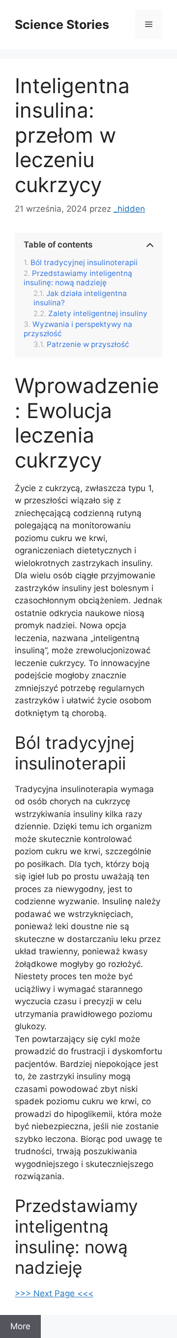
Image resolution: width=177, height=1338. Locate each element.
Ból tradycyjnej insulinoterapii (84, 262)
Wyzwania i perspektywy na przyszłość (78, 329)
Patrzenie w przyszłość (88, 344)
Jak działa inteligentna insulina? (80, 298)
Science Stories (62, 24)
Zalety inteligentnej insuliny (98, 313)
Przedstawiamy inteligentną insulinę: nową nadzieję (78, 278)
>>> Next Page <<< (54, 1293)
